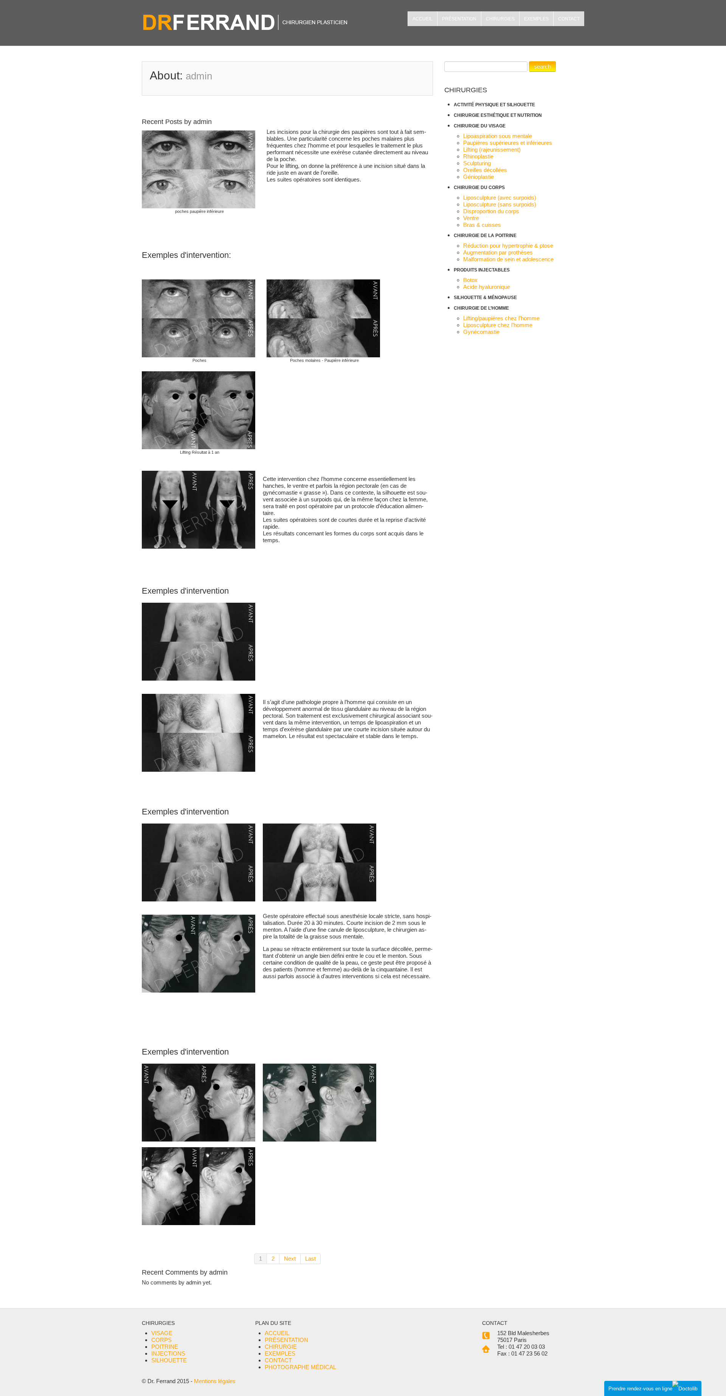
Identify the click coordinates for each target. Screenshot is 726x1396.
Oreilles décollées (485, 170)
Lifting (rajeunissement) (492, 149)
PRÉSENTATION (459, 19)
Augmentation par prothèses (498, 252)
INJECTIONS (168, 1353)
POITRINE (164, 1346)
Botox (470, 280)
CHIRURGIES (500, 19)
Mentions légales (215, 1381)
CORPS (161, 1340)
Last (310, 1258)
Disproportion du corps (491, 211)
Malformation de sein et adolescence (508, 259)
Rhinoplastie (478, 156)
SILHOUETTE (169, 1360)
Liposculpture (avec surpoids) (499, 197)
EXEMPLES (536, 19)
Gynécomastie (481, 332)
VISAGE (161, 1333)
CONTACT (569, 19)
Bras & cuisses (482, 225)
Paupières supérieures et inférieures (507, 143)
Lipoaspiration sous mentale (497, 136)
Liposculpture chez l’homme (497, 325)
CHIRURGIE (281, 1346)
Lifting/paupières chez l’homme (501, 318)
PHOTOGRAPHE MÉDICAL (300, 1367)
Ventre (471, 218)
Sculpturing (477, 163)
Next (290, 1258)
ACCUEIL (423, 19)
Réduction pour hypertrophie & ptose (508, 245)
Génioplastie (478, 177)
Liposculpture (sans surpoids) (499, 204)
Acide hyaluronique (486, 287)
